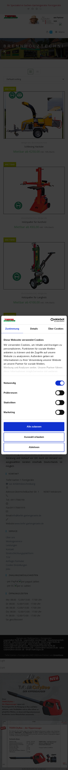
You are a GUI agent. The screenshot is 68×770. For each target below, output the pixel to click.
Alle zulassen (34, 426)
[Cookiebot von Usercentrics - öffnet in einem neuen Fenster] (50, 320)
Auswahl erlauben (34, 437)
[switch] (59, 392)
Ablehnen (34, 447)
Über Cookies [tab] (55, 328)
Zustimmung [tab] (12, 328)
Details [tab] (34, 328)
